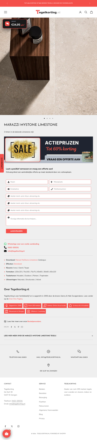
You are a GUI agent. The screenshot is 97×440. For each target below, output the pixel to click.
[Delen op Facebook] (11, 327)
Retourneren (44, 406)
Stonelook (18, 264)
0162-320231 (13, 247)
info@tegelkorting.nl (16, 251)
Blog (41, 414)
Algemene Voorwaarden (48, 410)
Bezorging (43, 397)
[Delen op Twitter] (15, 327)
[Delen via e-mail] (22, 327)
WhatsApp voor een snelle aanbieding (23, 244)
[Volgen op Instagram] (18, 426)
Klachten (42, 402)
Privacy (42, 418)
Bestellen (42, 393)
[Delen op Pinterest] (18, 327)
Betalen (42, 389)
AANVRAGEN (16, 231)
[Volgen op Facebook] (5, 426)
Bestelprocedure (34, 321)
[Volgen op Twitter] (12, 426)
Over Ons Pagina (15, 299)
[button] (7, 434)
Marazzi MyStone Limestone (26, 260)
